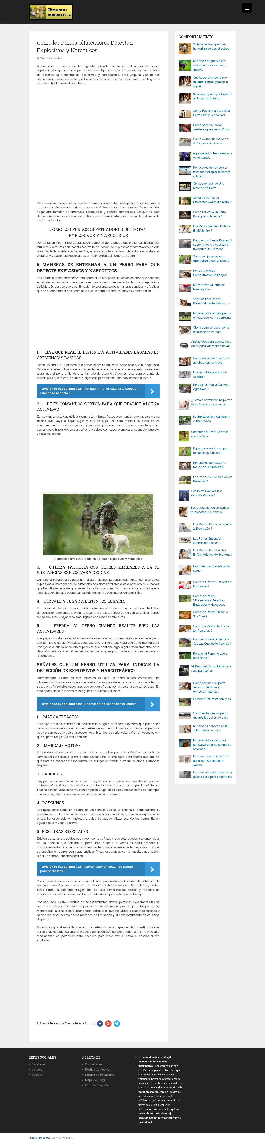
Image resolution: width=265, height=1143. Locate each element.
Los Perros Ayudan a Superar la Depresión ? (212, 526)
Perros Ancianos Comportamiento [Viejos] (210, 273)
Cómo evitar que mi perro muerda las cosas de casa (210, 715)
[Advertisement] (98, 143)
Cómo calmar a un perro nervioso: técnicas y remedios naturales (209, 687)
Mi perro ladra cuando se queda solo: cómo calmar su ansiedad (212, 745)
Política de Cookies (98, 1069)
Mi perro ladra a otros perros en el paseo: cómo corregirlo (212, 315)
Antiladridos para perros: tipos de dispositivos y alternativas (211, 344)
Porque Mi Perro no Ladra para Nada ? (210, 656)
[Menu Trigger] (247, 8)
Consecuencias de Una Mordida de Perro (208, 186)
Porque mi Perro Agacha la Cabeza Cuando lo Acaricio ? (212, 641)
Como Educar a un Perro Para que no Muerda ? (209, 214)
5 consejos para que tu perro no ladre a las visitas (212, 96)
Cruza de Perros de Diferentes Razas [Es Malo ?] (212, 200)
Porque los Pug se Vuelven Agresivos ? (211, 387)
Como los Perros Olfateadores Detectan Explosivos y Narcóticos (209, 600)
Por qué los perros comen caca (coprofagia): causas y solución (211, 172)
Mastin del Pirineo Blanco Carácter (210, 375)
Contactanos (93, 1064)
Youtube (37, 1075)
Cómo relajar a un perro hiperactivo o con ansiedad (211, 258)
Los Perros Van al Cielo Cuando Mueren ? (206, 493)
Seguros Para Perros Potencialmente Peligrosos (211, 301)
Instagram (38, 1069)
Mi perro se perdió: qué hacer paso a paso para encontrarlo (212, 775)
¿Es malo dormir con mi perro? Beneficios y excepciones (211, 402)
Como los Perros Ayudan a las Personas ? (211, 628)
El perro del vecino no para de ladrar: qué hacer (211, 451)
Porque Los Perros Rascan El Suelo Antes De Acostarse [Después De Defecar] (212, 245)
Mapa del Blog (95, 1080)
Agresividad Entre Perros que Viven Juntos (212, 155)
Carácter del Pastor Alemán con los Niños (210, 434)
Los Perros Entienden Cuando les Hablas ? (207, 541)
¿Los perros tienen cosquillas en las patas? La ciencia (209, 510)
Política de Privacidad (99, 1075)
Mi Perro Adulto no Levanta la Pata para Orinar (211, 668)
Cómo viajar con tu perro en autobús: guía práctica (211, 360)
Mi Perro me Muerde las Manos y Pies (209, 287)
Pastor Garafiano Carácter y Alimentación (211, 419)
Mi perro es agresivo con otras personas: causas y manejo (209, 65)
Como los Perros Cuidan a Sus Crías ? (210, 614)
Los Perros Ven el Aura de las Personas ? (212, 479)
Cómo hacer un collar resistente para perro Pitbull (211, 127)
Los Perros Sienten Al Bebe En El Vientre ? (211, 228)
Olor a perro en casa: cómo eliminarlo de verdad (211, 330)
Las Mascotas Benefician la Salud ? (211, 568)
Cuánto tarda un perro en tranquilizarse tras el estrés (211, 46)
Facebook (38, 1064)
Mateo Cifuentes (51, 58)
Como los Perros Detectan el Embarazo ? (212, 584)
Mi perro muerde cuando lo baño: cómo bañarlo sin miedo (211, 761)
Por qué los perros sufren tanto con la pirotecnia (210, 465)
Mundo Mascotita (39, 1138)
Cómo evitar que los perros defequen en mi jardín (211, 141)
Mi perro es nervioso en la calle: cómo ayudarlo (210, 728)
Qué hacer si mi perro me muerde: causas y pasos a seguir (210, 82)
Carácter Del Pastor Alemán (212, 699)
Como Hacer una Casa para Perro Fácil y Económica (211, 113)
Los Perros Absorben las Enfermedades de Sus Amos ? (212, 555)
